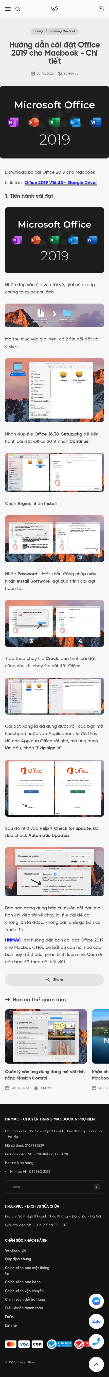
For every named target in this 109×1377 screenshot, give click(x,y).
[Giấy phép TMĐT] (54, 1344)
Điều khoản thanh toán (24, 1308)
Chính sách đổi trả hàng (25, 1299)
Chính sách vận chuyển (24, 1290)
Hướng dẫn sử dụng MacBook (54, 31)
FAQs (9, 1316)
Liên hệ (11, 1325)
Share (58, 979)
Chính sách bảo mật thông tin (27, 1270)
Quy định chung (18, 1258)
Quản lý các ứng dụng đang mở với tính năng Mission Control (45, 1074)
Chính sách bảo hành (23, 1281)
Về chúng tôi (15, 1250)
